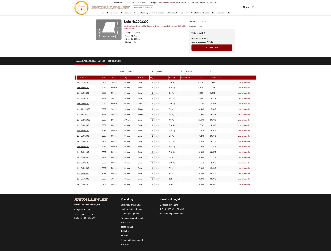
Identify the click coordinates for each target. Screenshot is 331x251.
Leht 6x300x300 (83, 141)
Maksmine (125, 222)
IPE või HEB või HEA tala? (172, 209)
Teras (102, 13)
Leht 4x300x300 (83, 131)
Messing (144, 13)
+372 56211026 (128, 3)
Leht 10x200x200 (83, 109)
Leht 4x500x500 (83, 174)
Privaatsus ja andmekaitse (133, 218)
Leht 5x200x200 (83, 93)
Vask (135, 13)
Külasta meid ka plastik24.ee (143, 7)
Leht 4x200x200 (83, 88)
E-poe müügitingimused (132, 240)
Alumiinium (126, 13)
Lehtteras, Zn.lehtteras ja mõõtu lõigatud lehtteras (141, 26)
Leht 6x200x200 (83, 98)
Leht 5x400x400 (83, 157)
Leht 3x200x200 (83, 82)
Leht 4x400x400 (83, 152)
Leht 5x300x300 (83, 136)
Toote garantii (127, 227)
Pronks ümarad (157, 13)
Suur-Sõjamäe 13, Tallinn (171, 3)
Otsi (247, 7)
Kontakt (124, 236)
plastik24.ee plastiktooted (171, 214)
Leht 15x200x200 (83, 114)
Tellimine (125, 231)
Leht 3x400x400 (83, 147)
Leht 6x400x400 (83, 163)
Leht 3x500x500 (83, 168)
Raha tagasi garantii (130, 214)
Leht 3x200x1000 (83, 120)
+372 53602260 (211, 3)
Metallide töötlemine (200, 13)
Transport (184, 13)
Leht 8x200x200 (83, 104)
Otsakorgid (172, 13)
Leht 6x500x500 (83, 184)
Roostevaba (112, 13)
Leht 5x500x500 (83, 179)
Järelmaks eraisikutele (221, 13)
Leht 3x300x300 (83, 125)
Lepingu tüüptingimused (132, 209)
